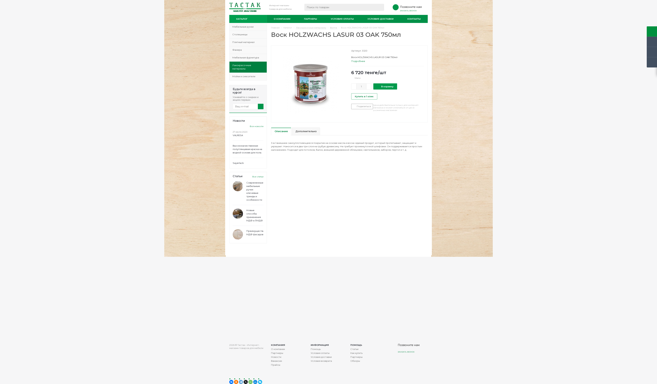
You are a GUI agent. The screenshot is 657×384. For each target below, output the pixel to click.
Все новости (256, 126)
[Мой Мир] (255, 382)
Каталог (241, 18)
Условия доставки (381, 18)
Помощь (356, 345)
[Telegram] (241, 382)
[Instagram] (400, 360)
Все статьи (257, 176)
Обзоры (355, 361)
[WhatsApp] (250, 382)
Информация (320, 345)
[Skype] (260, 382)
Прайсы (275, 364)
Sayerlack (238, 163)
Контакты (414, 18)
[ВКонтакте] (231, 382)
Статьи (354, 349)
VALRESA (238, 135)
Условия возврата (321, 361)
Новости (276, 357)
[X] (246, 382)
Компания (278, 345)
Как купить (356, 353)
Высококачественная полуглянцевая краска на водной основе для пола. (247, 149)
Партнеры (310, 18)
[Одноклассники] (236, 382)
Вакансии (276, 361)
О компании (282, 18)
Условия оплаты (342, 18)
